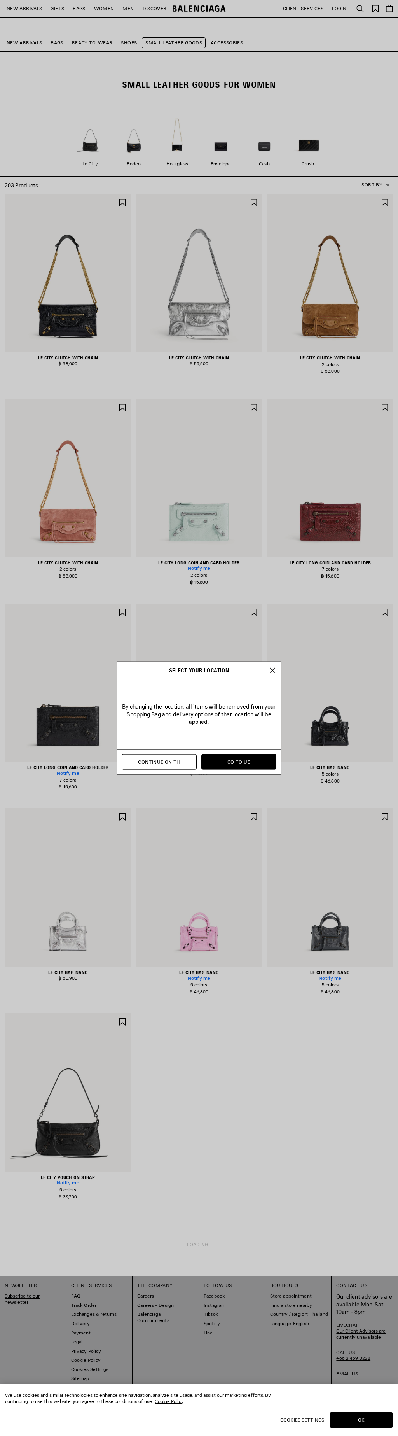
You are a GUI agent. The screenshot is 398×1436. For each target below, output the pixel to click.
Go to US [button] (238, 762)
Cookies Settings (302, 1420)
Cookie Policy (169, 1401)
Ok (361, 1420)
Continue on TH (159, 762)
